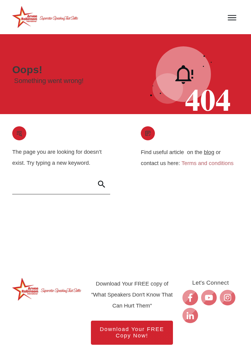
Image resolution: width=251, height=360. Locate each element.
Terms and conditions (208, 163)
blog (209, 152)
